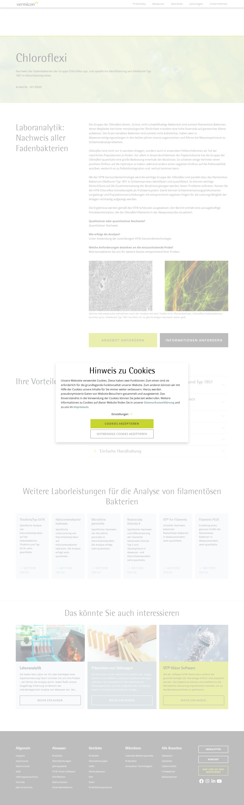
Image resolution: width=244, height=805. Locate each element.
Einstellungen (120, 414)
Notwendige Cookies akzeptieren (122, 434)
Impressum (81, 407)
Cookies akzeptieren (122, 423)
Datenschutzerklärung (159, 402)
